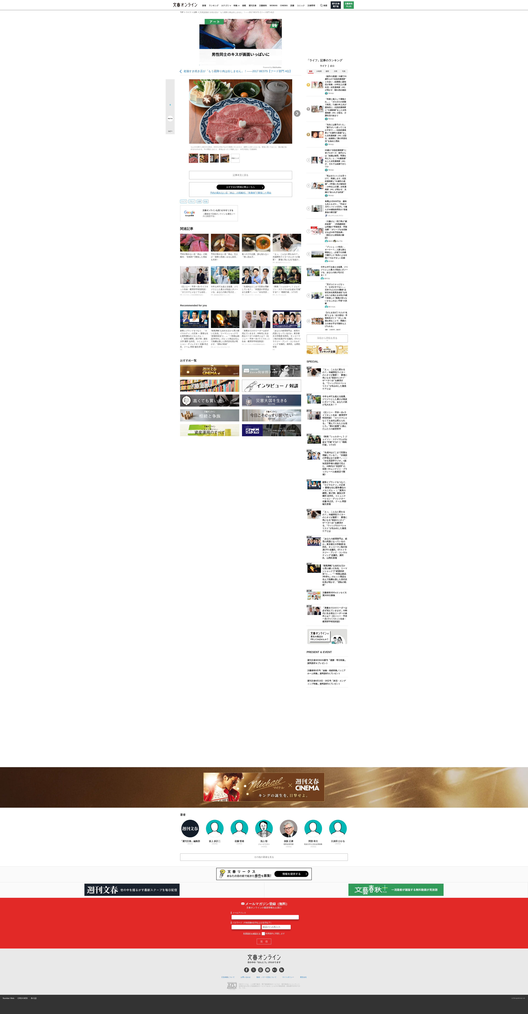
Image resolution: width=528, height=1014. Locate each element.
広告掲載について (228, 977)
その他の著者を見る (264, 857)
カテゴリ (225, 5)
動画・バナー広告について (266, 977)
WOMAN (273, 5)
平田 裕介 (331, 93)
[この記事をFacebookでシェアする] (170, 93)
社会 (205, 201)
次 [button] (297, 113)
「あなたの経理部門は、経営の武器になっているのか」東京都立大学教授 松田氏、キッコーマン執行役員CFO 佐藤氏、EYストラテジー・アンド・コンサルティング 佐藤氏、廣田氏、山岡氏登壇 (287, 340)
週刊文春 (252, 5)
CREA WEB (23, 998)
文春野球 (311, 5)
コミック (301, 5)
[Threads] (260, 969)
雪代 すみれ (331, 307)
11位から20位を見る (327, 338)
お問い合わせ (246, 977)
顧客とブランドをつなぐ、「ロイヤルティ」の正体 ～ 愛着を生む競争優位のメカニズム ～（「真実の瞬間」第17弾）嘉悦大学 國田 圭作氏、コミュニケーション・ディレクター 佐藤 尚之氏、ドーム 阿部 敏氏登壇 (194, 340)
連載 (244, 5)
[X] (253, 969)
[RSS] (281, 969)
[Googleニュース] (267, 969)
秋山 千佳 (339, 241)
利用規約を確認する (252, 933)
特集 (235, 5)
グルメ (191, 201)
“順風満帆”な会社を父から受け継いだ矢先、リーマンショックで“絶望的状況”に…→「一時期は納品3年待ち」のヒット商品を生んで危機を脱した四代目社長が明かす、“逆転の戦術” (225, 339)
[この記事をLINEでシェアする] (170, 111)
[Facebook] (246, 969)
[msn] (274, 969)
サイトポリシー (288, 977)
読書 (292, 5)
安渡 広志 (327, 278)
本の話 (34, 998)
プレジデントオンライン (335, 215)
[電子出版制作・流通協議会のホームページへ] (232, 986)
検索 (325, 5)
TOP (181, 12)
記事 (195, 12)
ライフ (188, 12)
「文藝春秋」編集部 (334, 329)
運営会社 (303, 977)
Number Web (8, 998)
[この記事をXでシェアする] (170, 85)
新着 (204, 5)
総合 (332, 66)
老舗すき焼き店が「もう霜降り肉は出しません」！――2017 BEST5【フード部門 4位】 (238, 71)
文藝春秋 (263, 5)
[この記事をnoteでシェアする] (170, 119)
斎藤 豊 (330, 241)
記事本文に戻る (240, 175)
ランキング (213, 5)
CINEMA (284, 5)
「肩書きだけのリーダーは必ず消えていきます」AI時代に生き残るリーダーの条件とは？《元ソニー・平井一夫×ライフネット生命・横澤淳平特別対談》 (256, 337)
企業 (199, 201)
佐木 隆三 (331, 261)
